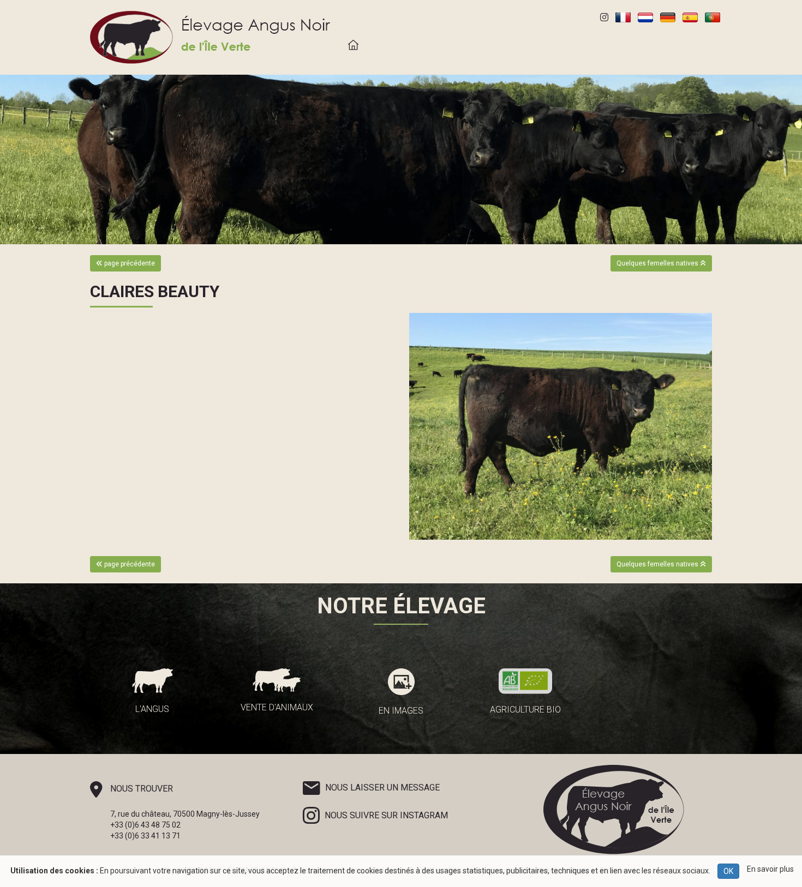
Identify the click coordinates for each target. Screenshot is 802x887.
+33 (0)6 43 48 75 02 (145, 824)
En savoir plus (770, 869)
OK (728, 871)
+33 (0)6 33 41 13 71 (145, 835)
